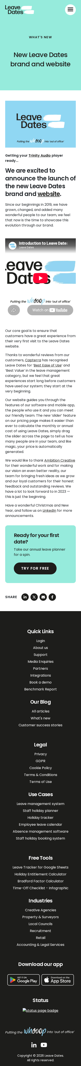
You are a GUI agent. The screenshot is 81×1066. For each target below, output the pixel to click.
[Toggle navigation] (70, 9)
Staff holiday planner (40, 810)
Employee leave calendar (40, 824)
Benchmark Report (40, 689)
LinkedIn (49, 510)
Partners (40, 668)
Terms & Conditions (40, 774)
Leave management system (40, 803)
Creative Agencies (40, 910)
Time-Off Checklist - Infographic (40, 888)
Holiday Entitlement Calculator (40, 874)
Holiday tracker (40, 817)
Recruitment (40, 930)
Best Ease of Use (48, 365)
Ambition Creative (59, 460)
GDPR (40, 760)
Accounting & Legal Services (40, 944)
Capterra (33, 360)
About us (40, 647)
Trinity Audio (40, 155)
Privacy (40, 754)
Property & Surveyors (40, 917)
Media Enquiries (41, 661)
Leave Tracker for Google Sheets (40, 867)
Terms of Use (40, 781)
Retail (40, 937)
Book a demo (40, 682)
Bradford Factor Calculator (40, 881)
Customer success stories (40, 725)
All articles (40, 711)
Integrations (40, 675)
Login (40, 640)
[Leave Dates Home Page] (19, 9)
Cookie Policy (40, 767)
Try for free (35, 568)
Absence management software (40, 831)
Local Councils (40, 923)
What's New (40, 37)
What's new (40, 718)
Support (41, 654)
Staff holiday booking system (40, 838)
